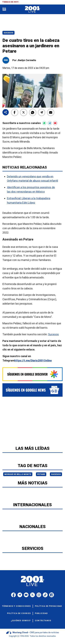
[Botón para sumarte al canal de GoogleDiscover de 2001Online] (32, 374)
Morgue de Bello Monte (17, 474)
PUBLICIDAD (41, 613)
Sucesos (8, 33)
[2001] (32, 9)
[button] (14, 112)
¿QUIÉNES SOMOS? (21, 621)
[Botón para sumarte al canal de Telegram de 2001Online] (50, 123)
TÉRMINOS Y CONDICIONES (16, 606)
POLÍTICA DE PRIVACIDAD (48, 606)
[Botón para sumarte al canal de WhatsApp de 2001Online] (44, 123)
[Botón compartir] (5, 112)
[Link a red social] (13, 594)
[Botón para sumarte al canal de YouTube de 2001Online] (55, 123)
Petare (41, 474)
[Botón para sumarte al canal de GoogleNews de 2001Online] (32, 390)
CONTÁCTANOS (43, 621)
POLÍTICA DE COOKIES (19, 613)
